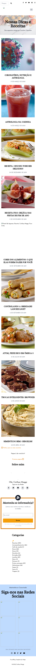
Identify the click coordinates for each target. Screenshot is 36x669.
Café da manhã (17, 547)
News (14, 559)
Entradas (15, 555)
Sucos (14, 569)
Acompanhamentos (18, 545)
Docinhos (15, 553)
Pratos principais (17, 563)
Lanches (22, 30)
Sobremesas (16, 565)
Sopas (14, 567)
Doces (14, 549)
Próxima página (17, 459)
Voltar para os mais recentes (12, 448)
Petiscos (14, 561)
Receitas (29, 30)
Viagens (14, 571)
